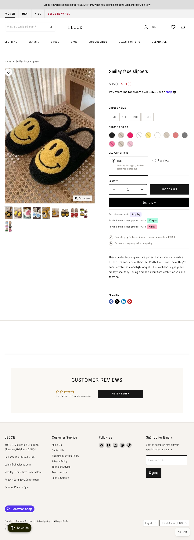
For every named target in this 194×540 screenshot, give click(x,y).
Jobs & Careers (60, 478)
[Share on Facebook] (111, 301)
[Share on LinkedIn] (123, 301)
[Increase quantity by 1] (142, 189)
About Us (57, 445)
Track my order (60, 472)
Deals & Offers (129, 41)
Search (8, 521)
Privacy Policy (59, 461)
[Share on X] (117, 301)
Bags (74, 41)
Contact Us (58, 450)
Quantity (113, 180)
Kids (38, 13)
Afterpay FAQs (61, 521)
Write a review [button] (120, 393)
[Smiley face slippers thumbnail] (8, 213)
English (148, 523)
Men (25, 13)
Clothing (11, 41)
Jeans (33, 41)
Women (10, 13)
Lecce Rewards (59, 13)
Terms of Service (61, 467)
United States (173, 523)
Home (8, 61)
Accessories (98, 41)
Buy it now (149, 202)
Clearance (159, 41)
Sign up (153, 472)
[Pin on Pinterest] (129, 301)
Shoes (55, 41)
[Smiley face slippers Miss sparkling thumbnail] (18, 213)
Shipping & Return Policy (65, 456)
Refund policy (43, 521)
